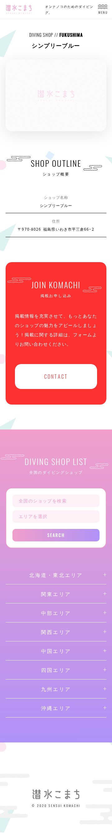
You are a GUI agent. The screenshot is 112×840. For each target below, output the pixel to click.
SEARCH (56, 535)
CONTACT (56, 376)
